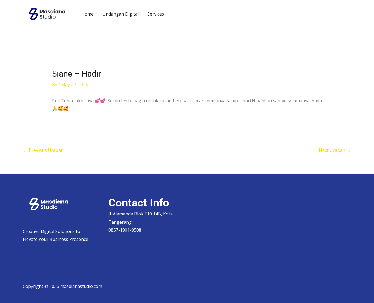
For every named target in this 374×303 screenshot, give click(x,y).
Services (155, 14)
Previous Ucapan (43, 150)
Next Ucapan (335, 150)
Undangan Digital (120, 14)
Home (87, 14)
